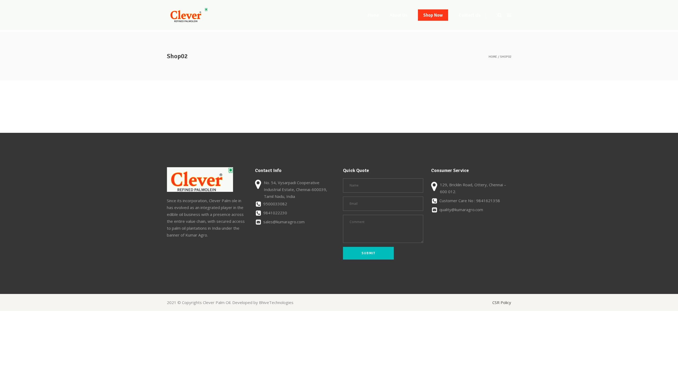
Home (493, 56)
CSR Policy (501, 302)
